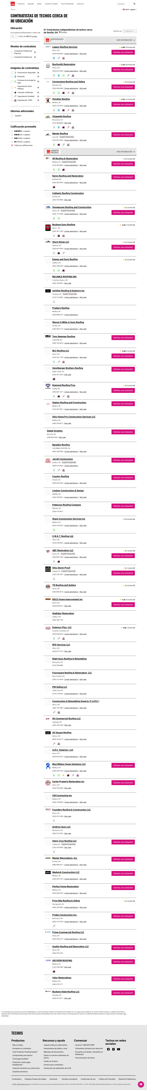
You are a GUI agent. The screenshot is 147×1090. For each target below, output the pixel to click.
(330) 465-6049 (57, 88)
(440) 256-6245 (57, 266)
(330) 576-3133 (57, 953)
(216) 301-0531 (57, 409)
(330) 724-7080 (57, 708)
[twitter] (113, 1049)
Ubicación (16, 28)
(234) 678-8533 (57, 543)
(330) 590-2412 (57, 939)
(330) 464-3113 (57, 329)
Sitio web (83, 54)
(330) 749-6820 (57, 802)
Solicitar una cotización (123, 52)
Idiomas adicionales (22, 111)
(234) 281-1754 (57, 357)
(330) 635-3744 (57, 879)
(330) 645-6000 (57, 54)
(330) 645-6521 (57, 606)
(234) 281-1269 (57, 231)
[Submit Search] (134, 3)
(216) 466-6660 (57, 123)
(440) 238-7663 (57, 907)
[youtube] (118, 1049)
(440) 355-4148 (57, 725)
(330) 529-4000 (57, 788)
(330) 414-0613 (57, 511)
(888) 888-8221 (57, 865)
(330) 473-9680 (57, 200)
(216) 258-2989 (57, 967)
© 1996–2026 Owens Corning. (21, 1084)
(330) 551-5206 (57, 816)
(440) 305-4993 (57, 183)
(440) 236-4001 (57, 283)
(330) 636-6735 (57, 893)
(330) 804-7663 (52, 437)
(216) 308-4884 (57, 665)
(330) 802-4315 (57, 757)
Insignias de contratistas (25, 68)
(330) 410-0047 (57, 525)
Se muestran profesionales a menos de (25, 32)
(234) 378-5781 (57, 574)
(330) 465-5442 (57, 483)
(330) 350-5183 (57, 771)
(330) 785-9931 (57, 497)
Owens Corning (13, 4)
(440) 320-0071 (57, 423)
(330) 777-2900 (57, 214)
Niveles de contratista (23, 46)
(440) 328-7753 (57, 620)
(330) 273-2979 (57, 106)
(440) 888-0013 (57, 315)
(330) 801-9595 (57, 249)
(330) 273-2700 (57, 922)
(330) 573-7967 (57, 833)
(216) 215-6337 (57, 694)
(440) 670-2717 (57, 984)
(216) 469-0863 (57, 165)
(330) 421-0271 (57, 998)
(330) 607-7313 (57, 651)
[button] (35, 52)
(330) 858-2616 (57, 592)
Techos (13, 9)
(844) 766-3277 (57, 739)
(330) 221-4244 (57, 679)
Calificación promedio (23, 126)
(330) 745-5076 (57, 343)
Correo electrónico (71, 54)
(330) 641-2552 (57, 375)
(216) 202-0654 (57, 847)
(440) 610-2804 (57, 466)
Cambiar (34, 36)
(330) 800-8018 (57, 634)
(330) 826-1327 (57, 392)
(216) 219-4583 (57, 297)
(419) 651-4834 (57, 140)
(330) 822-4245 (57, 71)
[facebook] (108, 1049)
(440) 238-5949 (57, 451)
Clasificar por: (117, 31)
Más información (124, 40)
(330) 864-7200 (57, 557)
